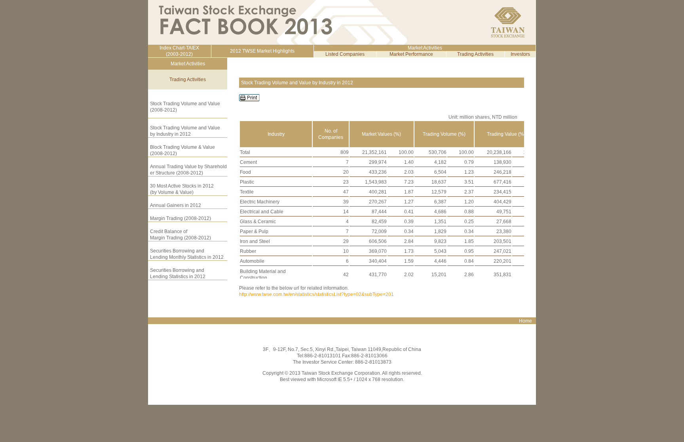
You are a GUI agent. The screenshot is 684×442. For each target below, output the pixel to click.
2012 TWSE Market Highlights (262, 51)
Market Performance (411, 54)
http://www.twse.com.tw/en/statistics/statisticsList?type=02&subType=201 (316, 294)
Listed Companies (345, 54)
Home (525, 321)
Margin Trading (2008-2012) (180, 218)
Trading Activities (475, 54)
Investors (520, 54)
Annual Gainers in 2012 (175, 205)
